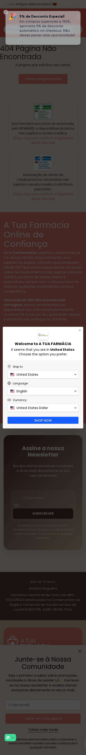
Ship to (18, 367)
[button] (10, 737)
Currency (20, 400)
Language (20, 383)
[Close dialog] (79, 330)
